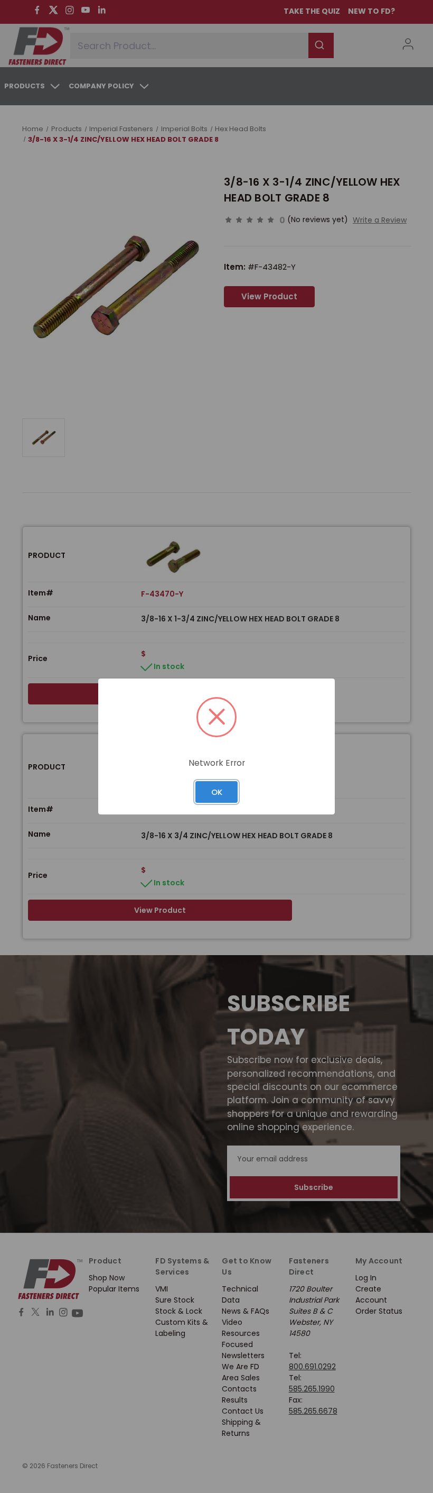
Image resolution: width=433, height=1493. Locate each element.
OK (216, 792)
